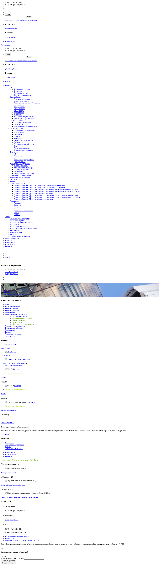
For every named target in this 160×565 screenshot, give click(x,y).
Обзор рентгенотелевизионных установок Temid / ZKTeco (19, 497)
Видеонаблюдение (16, 97)
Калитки (17, 136)
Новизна (14, 365)
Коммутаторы (19, 111)
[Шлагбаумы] (10, 352)
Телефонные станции (22, 89)
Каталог (8, 85)
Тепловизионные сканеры (23, 168)
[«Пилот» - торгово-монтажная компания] (21, 20)
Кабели (16, 213)
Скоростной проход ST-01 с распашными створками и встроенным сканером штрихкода (47, 197)
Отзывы (8, 447)
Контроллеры (19, 132)
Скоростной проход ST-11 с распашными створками (33, 193)
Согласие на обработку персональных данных (22, 540)
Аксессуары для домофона (24, 160)
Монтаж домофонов (17, 221)
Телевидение (14, 201)
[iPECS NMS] (10, 344)
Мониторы (18, 115)
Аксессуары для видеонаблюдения (27, 103)
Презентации (10, 81)
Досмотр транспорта (21, 170)
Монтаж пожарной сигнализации (22, 223)
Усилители (18, 209)
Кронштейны (19, 113)
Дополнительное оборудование (25, 144)
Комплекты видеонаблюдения (25, 117)
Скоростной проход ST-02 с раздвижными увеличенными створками (39, 185)
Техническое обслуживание (20, 236)
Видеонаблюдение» (12, 306)
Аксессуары (18, 171)
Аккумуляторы (19, 107)
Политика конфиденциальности (17, 536)
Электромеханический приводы (26, 126)
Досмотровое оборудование (20, 164)
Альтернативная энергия (23, 99)
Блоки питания (19, 109)
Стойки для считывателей (23, 140)
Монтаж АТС (15, 224)
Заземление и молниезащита (20, 175)
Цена (20, 365)
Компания (9, 290)
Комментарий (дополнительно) (12, 558)
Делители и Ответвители (23, 211)
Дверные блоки (19, 162)
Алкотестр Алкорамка (22, 148)
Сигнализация (15, 179)
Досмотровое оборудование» (16, 314)
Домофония (14, 152)
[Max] (7, 257)
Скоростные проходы (17, 183)
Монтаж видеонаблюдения (19, 219)
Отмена (12, 561)
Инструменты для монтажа (24, 118)
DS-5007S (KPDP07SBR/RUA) (12, 363)
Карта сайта (9, 538)
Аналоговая (18, 156)
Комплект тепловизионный (8, 410)
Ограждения (18, 142)
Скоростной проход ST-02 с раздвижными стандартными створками (39, 187)
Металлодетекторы (21, 166)
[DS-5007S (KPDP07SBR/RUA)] (17, 359)
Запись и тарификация (22, 95)
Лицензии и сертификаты (14, 445)
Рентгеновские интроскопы (24, 173)
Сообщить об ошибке (9, 563)
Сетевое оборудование (22, 93)
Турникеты (18, 138)
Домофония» (10, 312)
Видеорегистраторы (21, 101)
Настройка (14, 234)
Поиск (8, 14)
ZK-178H (3, 393)
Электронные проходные (23, 150)
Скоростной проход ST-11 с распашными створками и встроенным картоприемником (46, 189)
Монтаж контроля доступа (19, 226)
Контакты (9, 246)
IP (14, 158)
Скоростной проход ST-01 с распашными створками (33, 199)
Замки (16, 146)
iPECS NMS (5, 348)
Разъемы (17, 215)
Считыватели (19, 134)
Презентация (10, 41)
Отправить (5, 561)
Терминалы (18, 91)
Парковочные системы (22, 122)
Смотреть (17, 369)
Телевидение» (10, 336)
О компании (9, 443)
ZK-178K (3, 377)
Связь (12, 87)
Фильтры (17, 205)
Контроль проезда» (12, 308)
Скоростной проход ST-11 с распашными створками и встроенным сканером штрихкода (47, 191)
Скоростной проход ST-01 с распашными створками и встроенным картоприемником (46, 195)
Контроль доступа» (12, 310)
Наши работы (10, 242)
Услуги (7, 217)
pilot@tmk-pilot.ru (11, 28)
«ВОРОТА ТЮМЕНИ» (14, 449)
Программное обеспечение (20, 177)
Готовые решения (11, 244)
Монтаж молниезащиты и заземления (23, 228)
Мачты (16, 207)
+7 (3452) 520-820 (10, 37)
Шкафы (12, 181)
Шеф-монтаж (14, 230)
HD (15, 154)
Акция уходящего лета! (8, 473)
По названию (6, 365)
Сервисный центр (12, 238)
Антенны (17, 203)
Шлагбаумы (18, 124)
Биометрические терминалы (24, 130)
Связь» (7, 304)
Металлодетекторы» (19, 316)
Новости (8, 240)
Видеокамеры (19, 105)
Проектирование (16, 232)
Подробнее (5, 434)
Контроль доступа (16, 128)
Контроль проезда (16, 120)
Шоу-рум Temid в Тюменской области (13, 485)
